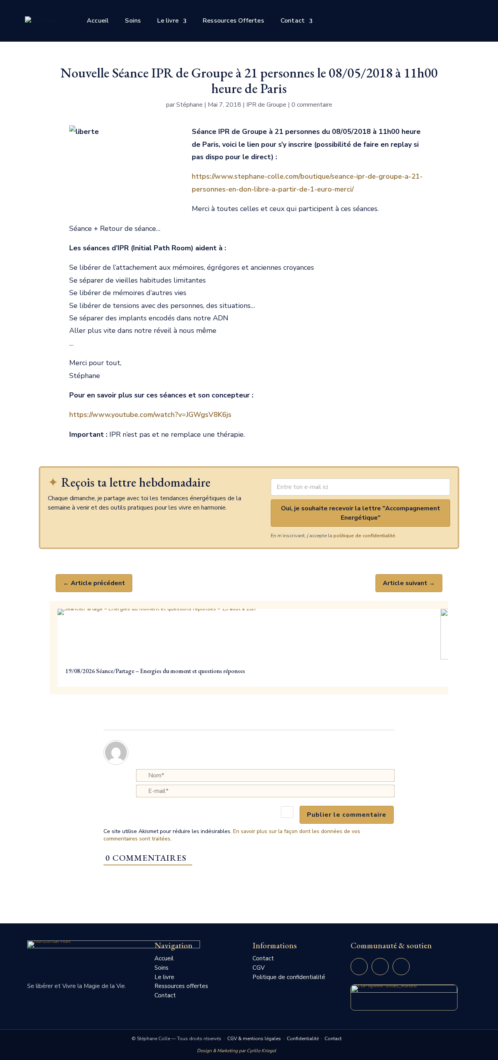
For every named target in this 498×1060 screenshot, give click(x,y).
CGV (259, 968)
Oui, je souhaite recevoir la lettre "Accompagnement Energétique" (360, 513)
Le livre (168, 20)
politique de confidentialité (364, 535)
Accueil (98, 20)
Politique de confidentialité (289, 977)
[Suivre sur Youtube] (359, 966)
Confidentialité (303, 1038)
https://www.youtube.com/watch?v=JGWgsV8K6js (150, 414)
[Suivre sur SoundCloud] (401, 966)
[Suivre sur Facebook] (380, 966)
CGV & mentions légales (254, 1038)
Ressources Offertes (233, 20)
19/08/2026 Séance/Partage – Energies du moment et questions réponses (155, 671)
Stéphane (189, 104)
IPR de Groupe (266, 104)
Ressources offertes (181, 986)
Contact (293, 20)
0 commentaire (311, 104)
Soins (133, 20)
